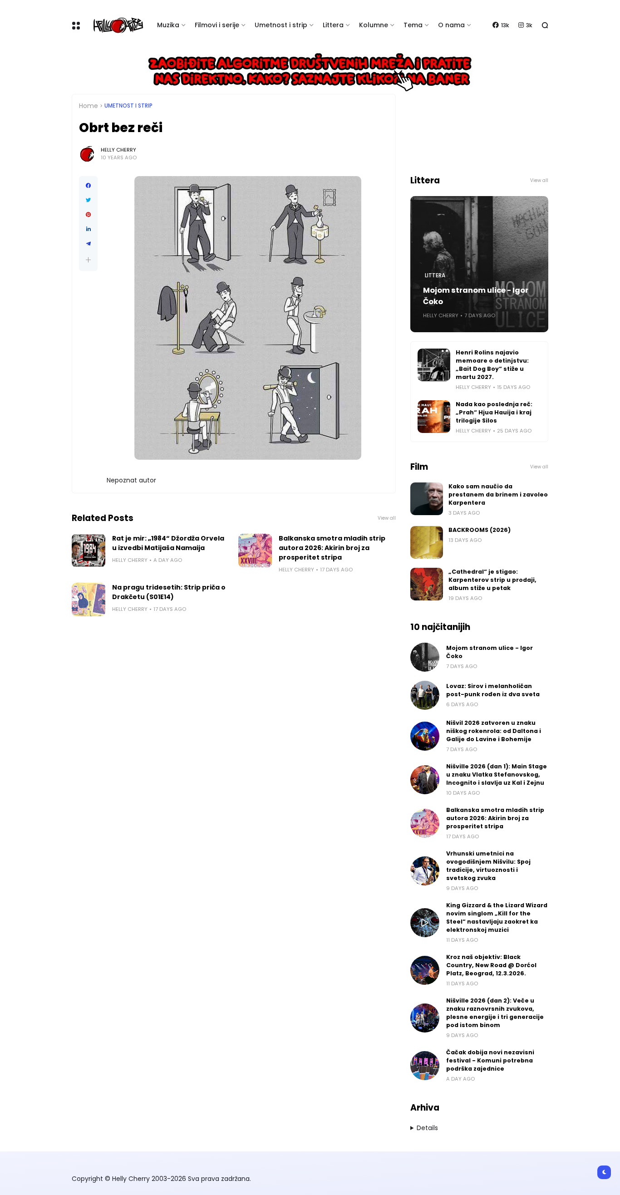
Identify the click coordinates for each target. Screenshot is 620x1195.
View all (387, 518)
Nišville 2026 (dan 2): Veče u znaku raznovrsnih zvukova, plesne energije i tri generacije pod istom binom (495, 1013)
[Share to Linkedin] (88, 229)
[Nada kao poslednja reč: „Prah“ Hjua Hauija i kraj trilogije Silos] (434, 416)
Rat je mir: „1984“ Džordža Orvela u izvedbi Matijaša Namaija (168, 543)
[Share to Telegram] (88, 243)
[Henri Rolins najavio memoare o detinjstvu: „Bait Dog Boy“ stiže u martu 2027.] (434, 365)
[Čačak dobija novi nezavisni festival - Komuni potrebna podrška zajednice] (424, 1065)
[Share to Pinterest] (88, 214)
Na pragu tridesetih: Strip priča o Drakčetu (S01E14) (169, 592)
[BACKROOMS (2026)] (426, 542)
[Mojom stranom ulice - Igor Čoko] (424, 657)
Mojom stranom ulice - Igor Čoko (475, 296)
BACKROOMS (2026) (479, 530)
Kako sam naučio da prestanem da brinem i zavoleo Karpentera (498, 494)
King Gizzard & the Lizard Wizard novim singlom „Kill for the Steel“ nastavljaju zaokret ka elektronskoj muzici (496, 917)
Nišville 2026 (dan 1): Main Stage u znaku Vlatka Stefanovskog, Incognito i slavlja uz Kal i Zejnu (496, 774)
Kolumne (373, 25)
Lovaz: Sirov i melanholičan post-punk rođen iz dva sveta (493, 690)
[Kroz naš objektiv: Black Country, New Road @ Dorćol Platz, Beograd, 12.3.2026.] (424, 970)
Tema (413, 25)
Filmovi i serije (217, 25)
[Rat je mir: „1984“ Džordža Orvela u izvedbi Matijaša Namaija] (88, 550)
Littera (333, 25)
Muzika (168, 25)
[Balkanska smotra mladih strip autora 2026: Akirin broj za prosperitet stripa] (255, 550)
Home (88, 105)
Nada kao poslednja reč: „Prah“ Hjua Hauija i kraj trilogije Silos (494, 412)
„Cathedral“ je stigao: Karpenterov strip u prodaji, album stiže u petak (492, 580)
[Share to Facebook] (88, 185)
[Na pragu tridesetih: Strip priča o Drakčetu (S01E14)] (88, 599)
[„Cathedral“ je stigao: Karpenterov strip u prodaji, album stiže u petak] (426, 584)
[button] (88, 260)
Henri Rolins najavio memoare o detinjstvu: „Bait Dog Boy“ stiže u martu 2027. (492, 365)
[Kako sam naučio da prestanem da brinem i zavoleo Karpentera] (426, 498)
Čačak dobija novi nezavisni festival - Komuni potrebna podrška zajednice (490, 1060)
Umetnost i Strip (128, 105)
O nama (451, 25)
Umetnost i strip (281, 25)
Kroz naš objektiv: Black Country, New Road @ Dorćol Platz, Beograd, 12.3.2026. (491, 965)
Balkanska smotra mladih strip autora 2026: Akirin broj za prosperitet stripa (332, 548)
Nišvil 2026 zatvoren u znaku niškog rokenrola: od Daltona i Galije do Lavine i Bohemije (493, 731)
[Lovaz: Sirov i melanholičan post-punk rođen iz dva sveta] (424, 695)
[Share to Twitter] (88, 200)
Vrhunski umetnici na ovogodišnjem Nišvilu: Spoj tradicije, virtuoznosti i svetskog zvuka (488, 866)
